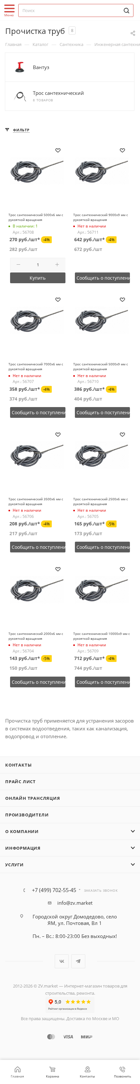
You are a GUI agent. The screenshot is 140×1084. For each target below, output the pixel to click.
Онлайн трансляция (32, 798)
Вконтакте (62, 961)
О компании (22, 831)
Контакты (18, 765)
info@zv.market (74, 903)
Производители (27, 815)
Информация (23, 848)
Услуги (14, 865)
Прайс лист (20, 781)
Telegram (78, 961)
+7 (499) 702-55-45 (54, 890)
